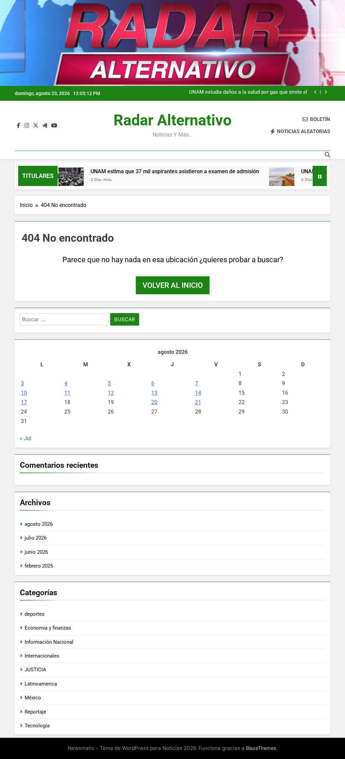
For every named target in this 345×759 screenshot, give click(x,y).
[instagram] (26, 126)
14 (198, 393)
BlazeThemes (261, 748)
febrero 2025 (39, 566)
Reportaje (35, 712)
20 (154, 402)
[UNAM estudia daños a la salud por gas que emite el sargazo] (265, 180)
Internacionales (42, 656)
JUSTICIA (35, 670)
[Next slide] (325, 92)
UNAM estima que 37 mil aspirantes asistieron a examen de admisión (158, 171)
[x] (35, 126)
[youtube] (54, 126)
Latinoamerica (41, 684)
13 (154, 393)
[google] (44, 126)
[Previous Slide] (315, 92)
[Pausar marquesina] (320, 176)
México (33, 698)
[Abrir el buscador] (327, 154)
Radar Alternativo (172, 120)
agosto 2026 (39, 524)
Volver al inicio (173, 285)
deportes (34, 614)
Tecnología (37, 726)
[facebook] (18, 126)
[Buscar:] (64, 320)
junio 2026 (36, 552)
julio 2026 (35, 538)
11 (67, 393)
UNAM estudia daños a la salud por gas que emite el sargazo (248, 92)
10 (24, 393)
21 (198, 402)
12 (111, 393)
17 (24, 402)
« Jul (25, 438)
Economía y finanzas (48, 628)
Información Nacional (49, 642)
